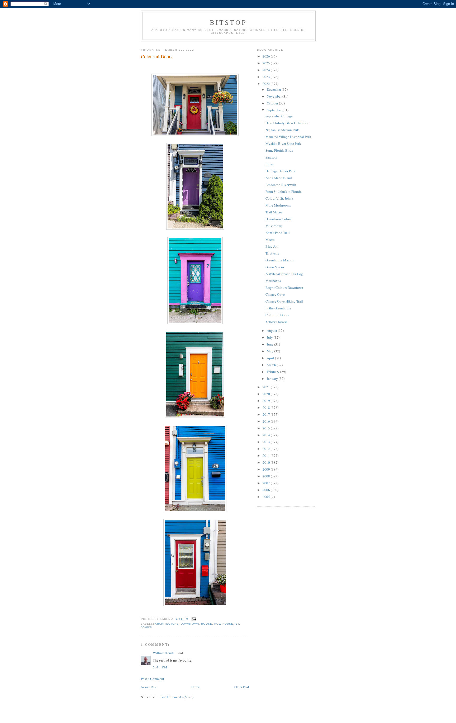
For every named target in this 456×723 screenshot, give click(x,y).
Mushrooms (273, 225)
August (272, 330)
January (273, 378)
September (275, 110)
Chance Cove (275, 294)
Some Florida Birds (279, 150)
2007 (267, 483)
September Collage (279, 116)
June (270, 344)
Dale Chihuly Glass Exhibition (287, 123)
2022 (267, 83)
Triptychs (272, 253)
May (270, 351)
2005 (267, 496)
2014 (267, 435)
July (270, 337)
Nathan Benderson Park (282, 129)
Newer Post (149, 686)
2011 (267, 455)
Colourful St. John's (279, 198)
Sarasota (271, 157)
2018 (267, 407)
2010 (267, 462)
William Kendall (165, 652)
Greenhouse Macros (279, 260)
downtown (190, 623)
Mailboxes (273, 280)
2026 (267, 56)
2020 (267, 393)
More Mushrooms (278, 205)
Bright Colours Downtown (284, 287)
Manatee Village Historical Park (288, 136)
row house (223, 623)
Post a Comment (152, 678)
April (271, 358)
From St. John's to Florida (283, 191)
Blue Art (271, 246)
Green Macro (274, 267)
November (274, 96)
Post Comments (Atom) (176, 697)
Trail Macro (273, 212)
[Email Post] (193, 618)
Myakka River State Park (283, 143)
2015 (267, 428)
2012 (267, 448)
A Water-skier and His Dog (284, 273)
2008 (267, 476)
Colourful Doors (156, 56)
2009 (267, 469)
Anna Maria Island (278, 177)
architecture (167, 623)
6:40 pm (160, 667)
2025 (267, 63)
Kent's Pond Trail (277, 232)
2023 (267, 76)
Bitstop (228, 22)
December (274, 89)
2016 (267, 421)
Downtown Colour (278, 219)
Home (195, 686)
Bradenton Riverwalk (280, 184)
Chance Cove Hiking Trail (284, 301)
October (273, 103)
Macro (270, 239)
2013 (267, 441)
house (206, 623)
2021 (267, 387)
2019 (267, 400)
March (272, 364)
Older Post (241, 686)
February (273, 371)
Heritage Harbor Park (280, 171)
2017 (267, 414)
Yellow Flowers (276, 321)
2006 (267, 489)
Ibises (269, 164)
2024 (267, 70)
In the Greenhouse (278, 308)
